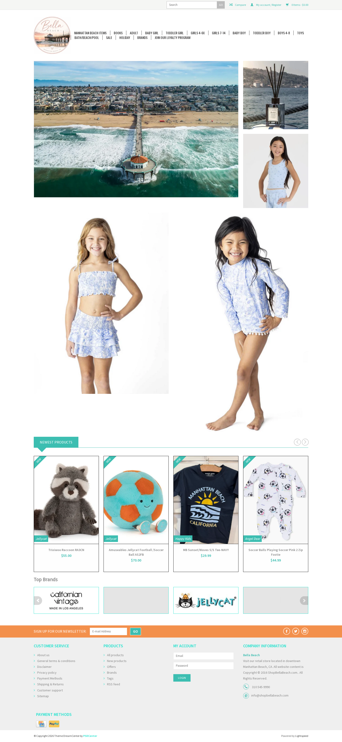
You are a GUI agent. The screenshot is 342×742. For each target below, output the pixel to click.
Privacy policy (47, 672)
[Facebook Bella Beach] (286, 631)
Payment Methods (49, 678)
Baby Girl (151, 33)
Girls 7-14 (218, 33)
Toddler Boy (262, 33)
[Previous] (38, 129)
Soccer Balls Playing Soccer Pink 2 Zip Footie (275, 552)
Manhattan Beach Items (90, 33)
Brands (142, 37)
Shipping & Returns (50, 684)
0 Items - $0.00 (299, 5)
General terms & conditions (56, 661)
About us (43, 655)
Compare (240, 5)
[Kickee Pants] (275, 600)
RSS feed (113, 684)
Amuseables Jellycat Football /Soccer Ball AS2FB (136, 552)
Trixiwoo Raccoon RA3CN (66, 550)
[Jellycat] (136, 600)
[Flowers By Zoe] (66, 600)
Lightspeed (301, 736)
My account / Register (268, 5)
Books (118, 33)
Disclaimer (44, 667)
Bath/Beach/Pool (86, 37)
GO (221, 5)
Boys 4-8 (284, 33)
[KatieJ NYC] (206, 600)
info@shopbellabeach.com (269, 695)
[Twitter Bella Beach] (295, 631)
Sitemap (43, 696)
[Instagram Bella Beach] (304, 631)
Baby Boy (239, 33)
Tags (110, 678)
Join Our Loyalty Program (172, 37)
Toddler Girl (175, 33)
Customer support (50, 690)
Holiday (124, 37)
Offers (111, 667)
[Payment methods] (41, 724)
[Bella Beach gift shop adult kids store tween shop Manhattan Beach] (52, 35)
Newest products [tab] (56, 442)
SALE (109, 37)
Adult (134, 33)
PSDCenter (90, 736)
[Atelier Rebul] (136, 122)
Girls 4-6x (198, 33)
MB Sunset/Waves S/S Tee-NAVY (206, 550)
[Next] (234, 129)
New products (117, 661)
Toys (300, 33)
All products (115, 655)
